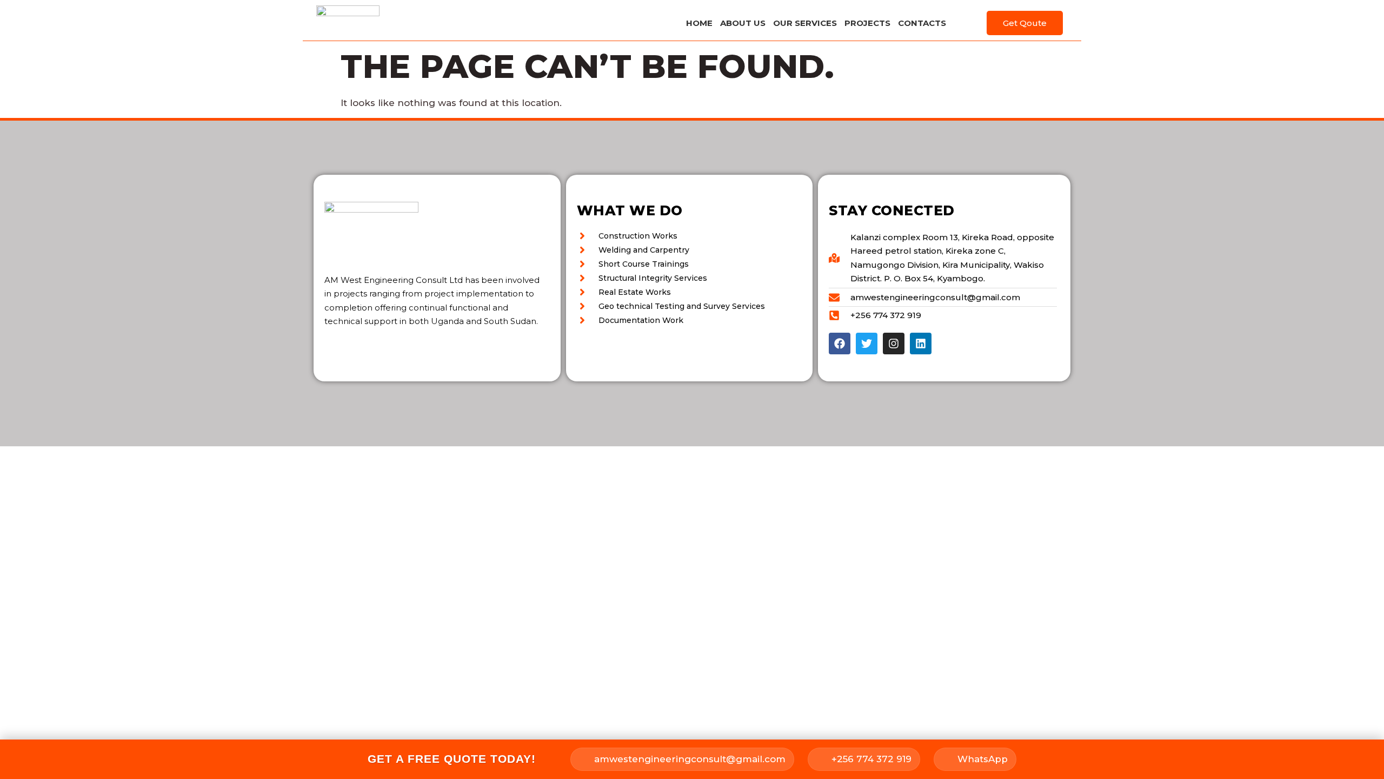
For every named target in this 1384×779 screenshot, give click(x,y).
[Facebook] (839, 343)
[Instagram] (893, 343)
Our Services (805, 23)
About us (743, 23)
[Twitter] (866, 343)
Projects (867, 23)
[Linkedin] (920, 343)
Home (699, 23)
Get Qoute (1025, 23)
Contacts (922, 23)
